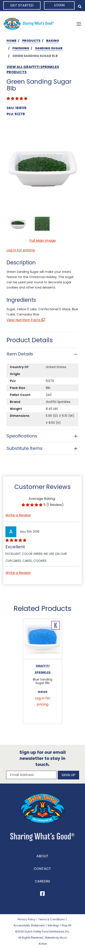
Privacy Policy (27, 919)
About (42, 856)
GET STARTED (22, 5)
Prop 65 (66, 925)
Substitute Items (24, 448)
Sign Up (68, 774)
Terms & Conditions (51, 919)
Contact (42, 868)
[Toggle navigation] (79, 23)
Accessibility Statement (29, 925)
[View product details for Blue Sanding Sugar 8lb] (42, 639)
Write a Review (18, 515)
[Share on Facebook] (42, 894)
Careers (42, 881)
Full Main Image (42, 240)
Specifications (22, 436)
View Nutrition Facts (24, 319)
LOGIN (59, 5)
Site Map (53, 925)
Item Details (20, 354)
